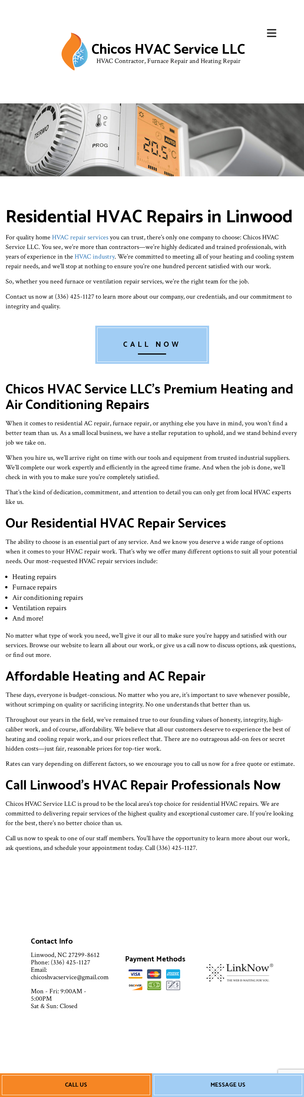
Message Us (228, 1085)
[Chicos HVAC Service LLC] (74, 51)
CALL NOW (152, 345)
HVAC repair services (80, 237)
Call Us (76, 1085)
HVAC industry (95, 256)
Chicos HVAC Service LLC (168, 50)
